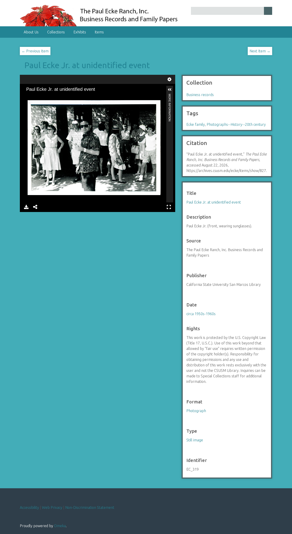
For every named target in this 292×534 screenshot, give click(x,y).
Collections (56, 32)
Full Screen (168, 206)
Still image (194, 440)
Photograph (196, 411)
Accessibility (29, 507)
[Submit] (268, 11)
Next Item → (260, 51)
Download (26, 206)
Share (35, 206)
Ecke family (195, 124)
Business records (200, 95)
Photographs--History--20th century (236, 124)
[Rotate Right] (43, 96)
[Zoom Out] (35, 96)
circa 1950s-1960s (201, 314)
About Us (31, 32)
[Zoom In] (27, 96)
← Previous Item (35, 51)
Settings (169, 79)
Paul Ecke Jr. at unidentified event (87, 65)
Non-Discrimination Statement (89, 507)
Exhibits (79, 32)
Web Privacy (52, 507)
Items (99, 32)
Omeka (60, 526)
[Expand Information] (169, 89)
